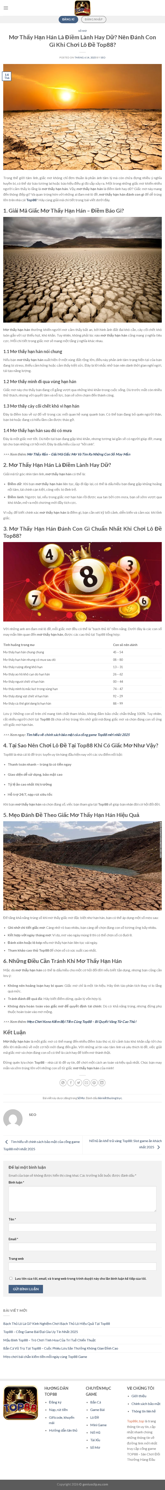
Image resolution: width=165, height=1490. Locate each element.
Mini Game (98, 1425)
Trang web (16, 1258)
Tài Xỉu (95, 1440)
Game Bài (97, 1410)
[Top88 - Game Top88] (82, 8)
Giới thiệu (138, 1396)
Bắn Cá (95, 1402)
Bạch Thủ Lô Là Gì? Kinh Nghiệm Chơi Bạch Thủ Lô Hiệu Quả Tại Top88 (56, 1323)
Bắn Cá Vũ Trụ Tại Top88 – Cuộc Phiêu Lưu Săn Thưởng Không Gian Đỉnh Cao (60, 1348)
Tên (12, 1219)
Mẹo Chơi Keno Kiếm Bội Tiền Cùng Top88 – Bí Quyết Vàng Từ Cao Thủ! (81, 1021)
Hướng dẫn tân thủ (63, 1430)
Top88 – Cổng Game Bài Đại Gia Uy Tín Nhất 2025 (40, 1332)
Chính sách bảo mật (145, 1404)
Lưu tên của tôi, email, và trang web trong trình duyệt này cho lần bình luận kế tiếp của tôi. (80, 1278)
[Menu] (5, 8)
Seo (103, 57)
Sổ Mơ (82, 30)
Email (13, 1239)
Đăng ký (55, 1402)
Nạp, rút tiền (58, 1410)
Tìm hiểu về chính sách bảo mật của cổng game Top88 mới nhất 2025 (78, 735)
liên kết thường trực (110, 1098)
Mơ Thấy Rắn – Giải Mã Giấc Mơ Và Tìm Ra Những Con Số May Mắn (78, 454)
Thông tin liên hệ (143, 1411)
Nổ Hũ (95, 1432)
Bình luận (16, 1182)
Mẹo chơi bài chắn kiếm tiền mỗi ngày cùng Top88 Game (45, 1356)
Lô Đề (94, 1417)
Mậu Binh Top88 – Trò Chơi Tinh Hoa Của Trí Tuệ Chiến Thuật (49, 1340)
